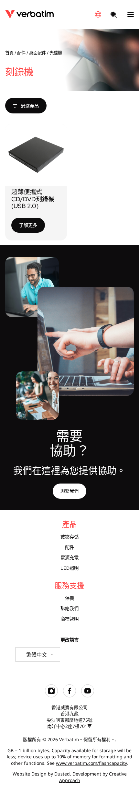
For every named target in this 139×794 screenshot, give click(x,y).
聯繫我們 (69, 491)
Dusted (62, 774)
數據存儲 (69, 537)
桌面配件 (37, 53)
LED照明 (69, 568)
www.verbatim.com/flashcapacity (91, 763)
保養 (69, 598)
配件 (21, 53)
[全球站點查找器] (98, 14)
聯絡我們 (69, 608)
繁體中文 (36, 654)
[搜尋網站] (114, 15)
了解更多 (28, 225)
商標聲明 (69, 619)
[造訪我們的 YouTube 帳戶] (87, 696)
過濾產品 (29, 106)
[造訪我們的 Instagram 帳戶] (51, 696)
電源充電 (69, 558)
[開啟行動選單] (128, 14)
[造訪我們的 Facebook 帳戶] (69, 696)
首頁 (9, 53)
